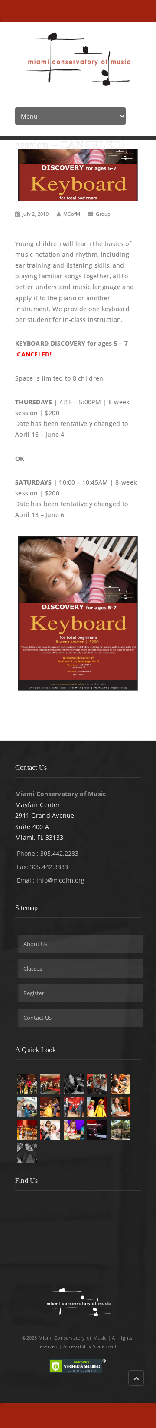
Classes (32, 968)
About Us (35, 944)
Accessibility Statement (90, 1346)
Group (103, 214)
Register (33, 993)
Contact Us (37, 1017)
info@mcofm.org (60, 880)
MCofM (71, 214)
